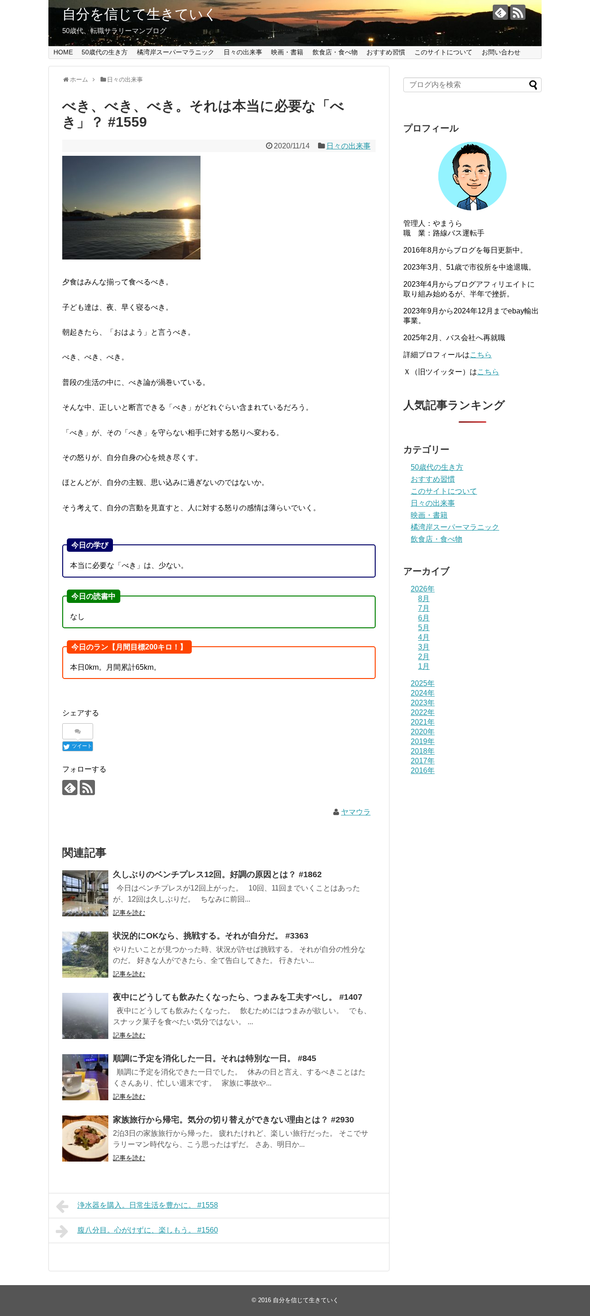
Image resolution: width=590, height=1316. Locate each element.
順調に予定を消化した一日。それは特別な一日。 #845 (214, 1058)
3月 (424, 647)
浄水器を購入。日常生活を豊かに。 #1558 (147, 1205)
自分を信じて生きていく (140, 14)
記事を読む (129, 912)
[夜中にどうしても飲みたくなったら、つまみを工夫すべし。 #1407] (85, 1016)
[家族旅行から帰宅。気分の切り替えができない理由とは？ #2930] (85, 1138)
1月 (424, 666)
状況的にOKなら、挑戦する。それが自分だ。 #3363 (210, 935)
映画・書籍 (287, 52)
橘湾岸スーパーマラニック (175, 52)
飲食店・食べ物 (335, 52)
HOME (63, 52)
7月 (424, 608)
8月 (424, 598)
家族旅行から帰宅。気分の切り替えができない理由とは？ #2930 (233, 1119)
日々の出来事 (243, 52)
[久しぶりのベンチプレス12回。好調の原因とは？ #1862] (85, 893)
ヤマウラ (356, 812)
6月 (424, 618)
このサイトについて (443, 52)
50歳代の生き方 (105, 52)
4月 (424, 637)
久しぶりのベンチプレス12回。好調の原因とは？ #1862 (217, 874)
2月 (424, 657)
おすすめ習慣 (385, 52)
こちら (481, 355)
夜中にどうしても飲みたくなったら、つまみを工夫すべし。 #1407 (237, 997)
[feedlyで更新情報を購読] (500, 12)
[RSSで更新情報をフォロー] (517, 12)
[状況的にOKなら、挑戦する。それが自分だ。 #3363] (85, 955)
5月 (424, 627)
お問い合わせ (501, 52)
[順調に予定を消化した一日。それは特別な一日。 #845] (85, 1077)
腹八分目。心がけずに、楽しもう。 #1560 (147, 1230)
